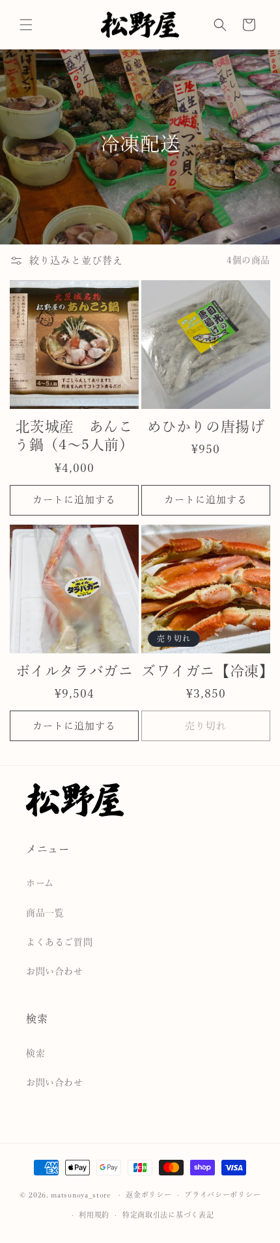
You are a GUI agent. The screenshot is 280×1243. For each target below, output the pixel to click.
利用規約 (94, 1214)
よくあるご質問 (59, 942)
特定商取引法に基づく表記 (168, 1214)
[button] (26, 24)
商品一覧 (45, 912)
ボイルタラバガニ (74, 671)
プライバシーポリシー (222, 1194)
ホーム (40, 882)
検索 (35, 1053)
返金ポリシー (148, 1194)
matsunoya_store (81, 1194)
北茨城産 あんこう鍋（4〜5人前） (73, 435)
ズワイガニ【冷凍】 (205, 671)
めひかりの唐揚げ (206, 426)
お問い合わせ (54, 971)
